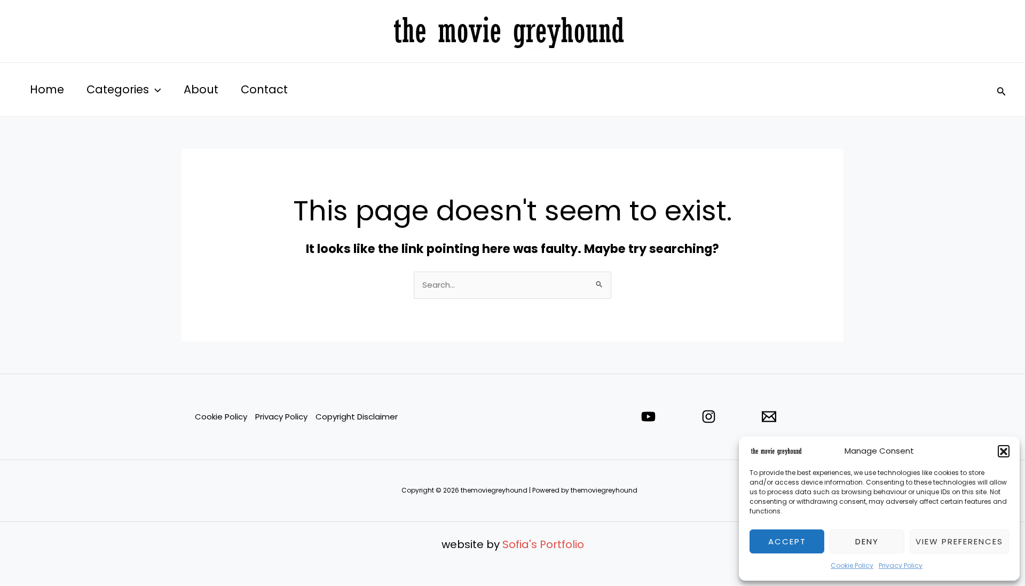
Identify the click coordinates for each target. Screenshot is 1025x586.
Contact (264, 89)
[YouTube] (648, 416)
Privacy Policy (900, 565)
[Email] (769, 416)
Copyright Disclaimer (357, 416)
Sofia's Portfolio (543, 544)
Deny (867, 541)
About (201, 89)
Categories (117, 89)
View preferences (959, 541)
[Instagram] (709, 416)
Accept (787, 541)
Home (47, 89)
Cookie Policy (852, 565)
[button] (1003, 451)
